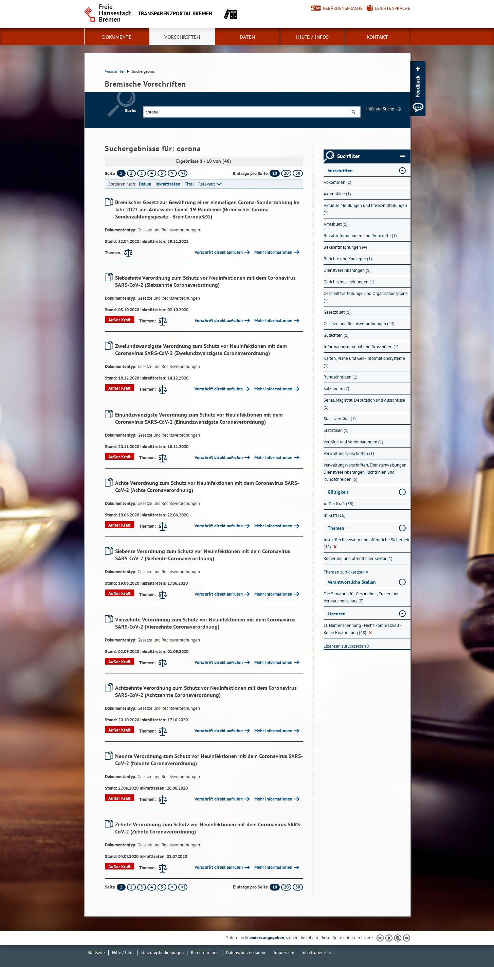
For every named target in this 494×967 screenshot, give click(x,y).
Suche (130, 110)
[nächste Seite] (172, 173)
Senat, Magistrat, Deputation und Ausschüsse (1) (364, 403)
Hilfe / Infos (312, 37)
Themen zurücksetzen (346, 572)
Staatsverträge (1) (340, 419)
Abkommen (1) (337, 182)
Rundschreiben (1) (341, 377)
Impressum (284, 952)
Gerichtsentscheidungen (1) (349, 282)
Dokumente (116, 37)
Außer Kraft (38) (338, 504)
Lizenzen (337, 614)
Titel (189, 184)
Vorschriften (182, 37)
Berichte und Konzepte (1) (348, 259)
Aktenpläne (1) (337, 194)
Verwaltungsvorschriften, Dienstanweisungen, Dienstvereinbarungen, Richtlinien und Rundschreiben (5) (365, 472)
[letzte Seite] (182, 173)
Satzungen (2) (336, 388)
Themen (336, 528)
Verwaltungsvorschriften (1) (349, 453)
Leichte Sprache (392, 8)
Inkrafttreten (167, 184)
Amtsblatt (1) (336, 224)
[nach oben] (473, 946)
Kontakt (377, 37)
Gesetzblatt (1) (337, 312)
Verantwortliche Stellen (352, 582)
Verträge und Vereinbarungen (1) (353, 442)
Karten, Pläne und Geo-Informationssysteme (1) (364, 361)
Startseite (96, 952)
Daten (247, 37)
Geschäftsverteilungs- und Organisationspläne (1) (366, 297)
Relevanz (206, 184)
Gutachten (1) (336, 335)
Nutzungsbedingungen (162, 952)
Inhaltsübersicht (316, 952)
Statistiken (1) (336, 430)
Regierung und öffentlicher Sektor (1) (358, 558)
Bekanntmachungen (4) (345, 247)
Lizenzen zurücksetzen (347, 646)
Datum (145, 184)
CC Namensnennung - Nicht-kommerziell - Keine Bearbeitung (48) (362, 628)
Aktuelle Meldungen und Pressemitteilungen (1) (365, 209)
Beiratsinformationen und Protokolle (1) (360, 236)
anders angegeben (267, 937)
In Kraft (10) (335, 515)
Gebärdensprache (343, 8)
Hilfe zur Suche (380, 109)
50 (297, 173)
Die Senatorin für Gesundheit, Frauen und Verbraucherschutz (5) (362, 597)
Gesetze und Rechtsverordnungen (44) (359, 324)
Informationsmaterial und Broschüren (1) (361, 347)
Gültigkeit (338, 492)
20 (286, 173)
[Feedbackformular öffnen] (417, 88)
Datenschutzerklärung (246, 952)
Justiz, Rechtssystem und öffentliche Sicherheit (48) (366, 543)
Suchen (353, 112)
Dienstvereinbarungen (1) (347, 270)
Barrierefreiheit (205, 952)
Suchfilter (348, 156)
